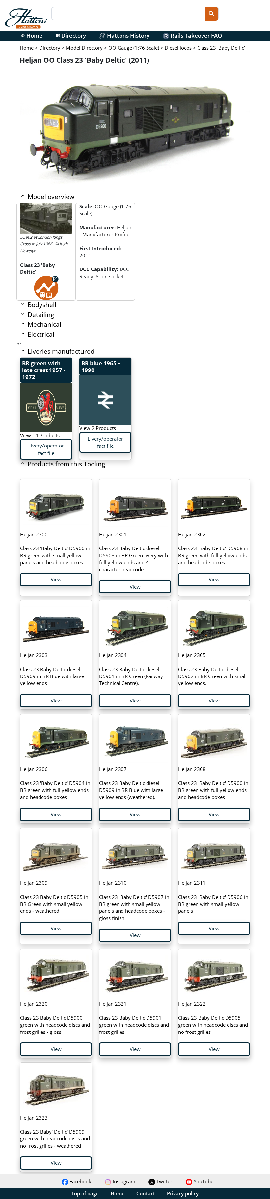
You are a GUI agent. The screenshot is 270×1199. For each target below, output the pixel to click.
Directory (71, 35)
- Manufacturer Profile (104, 234)
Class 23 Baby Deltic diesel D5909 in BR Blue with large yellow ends (52, 669)
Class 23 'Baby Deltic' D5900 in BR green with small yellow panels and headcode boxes (55, 548)
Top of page (85, 1193)
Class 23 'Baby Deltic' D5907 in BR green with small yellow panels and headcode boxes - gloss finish (134, 900)
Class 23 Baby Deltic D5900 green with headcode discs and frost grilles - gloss (55, 1017)
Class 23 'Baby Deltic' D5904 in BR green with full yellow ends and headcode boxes (55, 783)
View (56, 579)
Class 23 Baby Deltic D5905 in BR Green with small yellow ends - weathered (54, 897)
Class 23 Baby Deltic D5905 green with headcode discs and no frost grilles (213, 1017)
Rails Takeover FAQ (195, 35)
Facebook (79, 1181)
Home (31, 35)
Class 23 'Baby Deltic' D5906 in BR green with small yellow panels (213, 897)
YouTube (202, 1181)
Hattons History (127, 35)
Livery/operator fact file (46, 449)
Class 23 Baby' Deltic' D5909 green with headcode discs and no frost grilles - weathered (55, 1131)
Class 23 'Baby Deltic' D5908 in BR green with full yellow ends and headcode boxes (213, 548)
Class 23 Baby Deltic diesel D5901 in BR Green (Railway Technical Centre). (131, 669)
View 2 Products (97, 428)
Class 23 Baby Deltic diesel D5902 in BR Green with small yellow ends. (212, 669)
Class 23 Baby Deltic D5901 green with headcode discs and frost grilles (134, 1017)
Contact (145, 1193)
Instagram (123, 1181)
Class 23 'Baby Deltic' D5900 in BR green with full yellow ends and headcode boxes (213, 783)
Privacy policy (183, 1193)
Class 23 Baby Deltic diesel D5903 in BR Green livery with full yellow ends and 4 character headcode (133, 552)
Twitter (163, 1181)
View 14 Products (40, 435)
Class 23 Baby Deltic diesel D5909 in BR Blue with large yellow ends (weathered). (131, 783)
